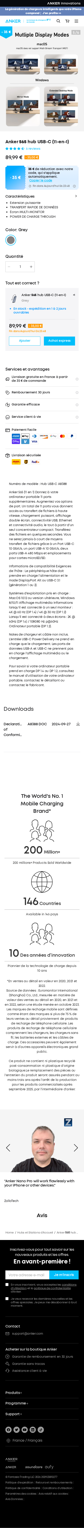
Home (9, 1232)
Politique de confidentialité (22, 1488)
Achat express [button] (59, 341)
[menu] (76, 21)
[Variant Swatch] (10, 240)
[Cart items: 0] (67, 21)
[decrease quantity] (9, 267)
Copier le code (40, 181)
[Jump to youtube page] (25, 1430)
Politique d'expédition (19, 1482)
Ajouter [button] (24, 341)
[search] (58, 21)
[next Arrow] (76, 1147)
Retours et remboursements (54, 1482)
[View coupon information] (74, 186)
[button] (26, 459)
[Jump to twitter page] (16, 1430)
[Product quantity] (20, 267)
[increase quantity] (31, 267)
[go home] (28, 21)
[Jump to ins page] (33, 1430)
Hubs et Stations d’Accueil (35, 1232)
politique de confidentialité (52, 1288)
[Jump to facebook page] (8, 1430)
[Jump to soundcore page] (34, 1467)
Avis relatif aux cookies (53, 1494)
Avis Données (14, 1499)
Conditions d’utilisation (57, 1488)
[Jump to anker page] (18, 1459)
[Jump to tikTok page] (41, 1430)
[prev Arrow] (8, 1147)
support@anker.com (27, 1334)
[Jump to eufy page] (53, 1467)
